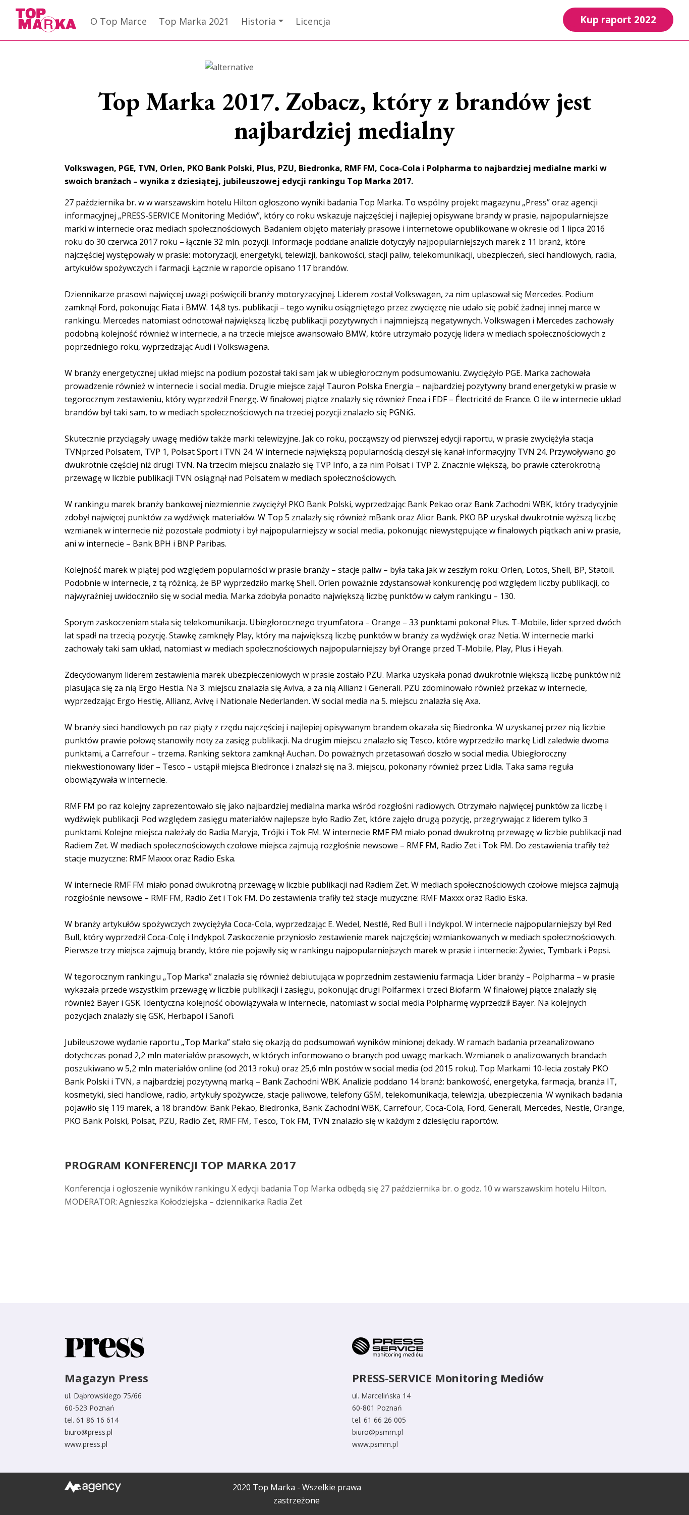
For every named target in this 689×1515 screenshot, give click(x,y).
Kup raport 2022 (618, 19)
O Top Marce (118, 21)
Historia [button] (258, 21)
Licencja (313, 21)
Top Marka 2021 (194, 21)
